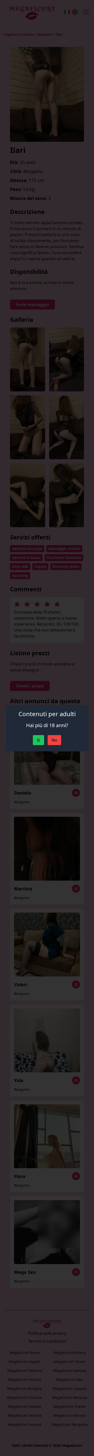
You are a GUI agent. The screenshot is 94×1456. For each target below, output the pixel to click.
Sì (38, 740)
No (54, 740)
